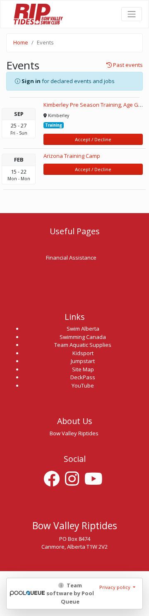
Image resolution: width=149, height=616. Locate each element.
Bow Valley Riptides (37, 13)
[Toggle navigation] (131, 14)
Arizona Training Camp (71, 156)
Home (20, 42)
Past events (127, 65)
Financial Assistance (71, 257)
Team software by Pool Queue (70, 593)
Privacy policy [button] (115, 587)
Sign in (31, 81)
